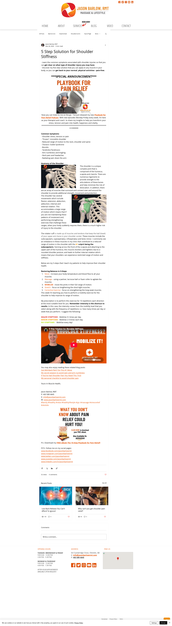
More (96, 34)
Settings (154, 623)
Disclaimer (105, 619)
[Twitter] (123, 2)
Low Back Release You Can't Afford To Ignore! (53, 509)
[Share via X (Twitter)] (47, 468)
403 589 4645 (78, 557)
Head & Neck (63, 34)
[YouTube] (129, 2)
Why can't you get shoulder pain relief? (91, 509)
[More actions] (105, 45)
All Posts (41, 34)
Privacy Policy (113, 619)
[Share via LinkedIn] (52, 468)
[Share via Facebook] (42, 468)
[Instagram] (126, 2)
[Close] (169, 622)
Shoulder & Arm (75, 34)
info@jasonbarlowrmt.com (85, 555)
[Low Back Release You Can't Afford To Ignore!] (55, 496)
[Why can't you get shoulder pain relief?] (92, 496)
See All (104, 483)
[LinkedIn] (132, 2)
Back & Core (51, 34)
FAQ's (121, 619)
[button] (106, 34)
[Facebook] (119, 2)
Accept (163, 623)
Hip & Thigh (87, 34)
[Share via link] (57, 468)
